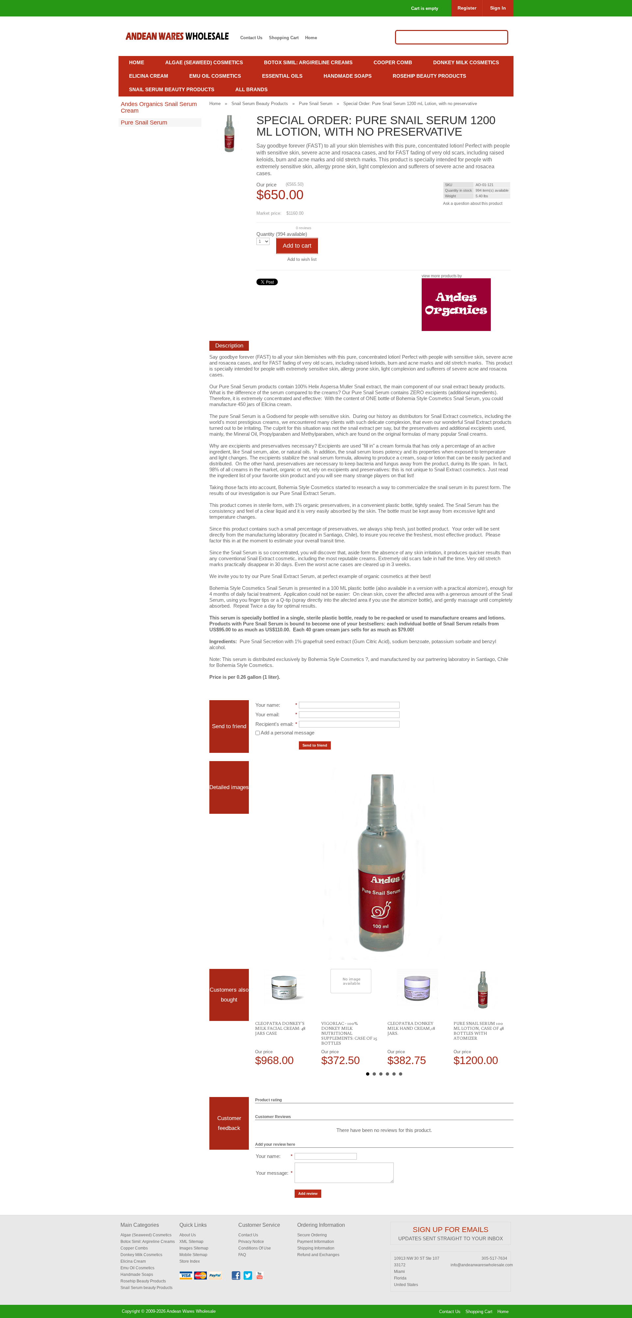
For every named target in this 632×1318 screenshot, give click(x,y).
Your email (266, 714)
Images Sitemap (193, 1248)
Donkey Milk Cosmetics (466, 62)
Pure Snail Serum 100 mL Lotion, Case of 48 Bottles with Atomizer (479, 1030)
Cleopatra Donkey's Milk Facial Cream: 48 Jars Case (280, 1028)
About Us (187, 1235)
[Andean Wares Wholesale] (180, 36)
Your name (267, 705)
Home (311, 37)
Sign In (498, 8)
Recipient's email (273, 724)
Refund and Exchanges (318, 1254)
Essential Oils (282, 76)
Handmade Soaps (348, 76)
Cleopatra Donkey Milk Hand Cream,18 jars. (411, 1028)
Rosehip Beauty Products (429, 76)
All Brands (251, 89)
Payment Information (315, 1241)
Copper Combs (134, 1248)
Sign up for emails (450, 1229)
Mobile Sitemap (193, 1254)
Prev (263, 1017)
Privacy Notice (251, 1241)
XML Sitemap (191, 1241)
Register (467, 8)
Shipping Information (315, 1248)
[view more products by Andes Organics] (456, 329)
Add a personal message (287, 732)
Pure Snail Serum (144, 122)
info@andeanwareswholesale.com (482, 1265)
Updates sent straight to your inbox (450, 1238)
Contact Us (251, 37)
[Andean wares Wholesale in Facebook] (236, 1278)
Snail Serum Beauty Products (171, 89)
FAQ (242, 1254)
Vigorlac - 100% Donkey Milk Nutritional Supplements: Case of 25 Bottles (349, 1033)
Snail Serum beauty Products (146, 1287)
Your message (271, 1173)
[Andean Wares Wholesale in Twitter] (248, 1278)
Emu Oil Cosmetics (215, 76)
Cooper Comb (393, 62)
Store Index (189, 1261)
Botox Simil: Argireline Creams (308, 62)
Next (505, 1017)
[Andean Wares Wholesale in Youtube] (259, 1278)
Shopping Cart (284, 37)
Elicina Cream (148, 76)
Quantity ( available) (281, 234)
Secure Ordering (312, 1235)
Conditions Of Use (254, 1248)
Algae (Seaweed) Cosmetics (204, 62)
